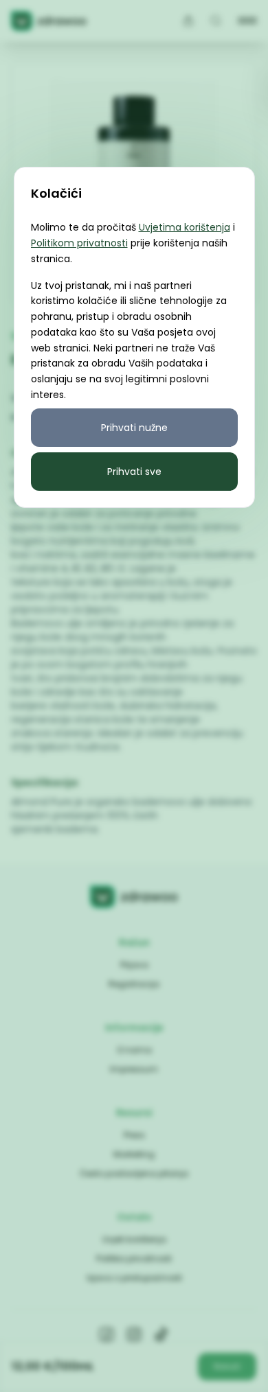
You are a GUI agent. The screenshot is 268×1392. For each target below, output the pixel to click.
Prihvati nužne (134, 427)
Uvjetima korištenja (184, 227)
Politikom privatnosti (79, 243)
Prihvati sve (134, 471)
